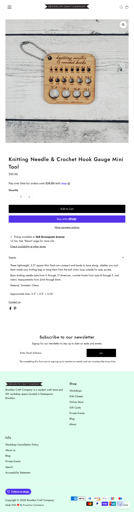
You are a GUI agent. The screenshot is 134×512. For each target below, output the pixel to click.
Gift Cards (75, 407)
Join (101, 353)
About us (10, 450)
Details (12, 258)
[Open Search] (121, 7)
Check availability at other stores (28, 246)
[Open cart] (126, 7)
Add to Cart (67, 209)
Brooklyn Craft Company (40, 500)
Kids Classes (76, 396)
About (72, 424)
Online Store (76, 402)
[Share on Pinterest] (15, 309)
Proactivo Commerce (33, 505)
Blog (72, 419)
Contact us (14, 302)
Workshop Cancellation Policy (22, 444)
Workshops (75, 391)
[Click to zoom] (123, 24)
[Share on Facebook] (10, 309)
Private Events (76, 413)
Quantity (13, 190)
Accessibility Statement (17, 472)
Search (9, 467)
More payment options (67, 227)
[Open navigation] (20, 7)
